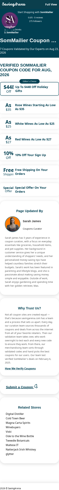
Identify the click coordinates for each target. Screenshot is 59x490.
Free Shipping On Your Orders (31, 172)
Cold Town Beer (15, 418)
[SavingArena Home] (14, 4)
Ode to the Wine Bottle (20, 436)
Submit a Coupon (20, 387)
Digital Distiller (15, 414)
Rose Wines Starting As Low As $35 (35, 107)
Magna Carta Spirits (18, 423)
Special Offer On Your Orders (30, 189)
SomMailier (46, 12)
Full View (51, 4)
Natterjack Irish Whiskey (21, 449)
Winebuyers (13, 427)
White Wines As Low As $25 (34, 124)
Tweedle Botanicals (18, 440)
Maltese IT (12, 445)
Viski (8, 431)
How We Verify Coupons (20, 368)
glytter (10, 454)
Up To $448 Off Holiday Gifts (31, 89)
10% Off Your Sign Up (30, 155)
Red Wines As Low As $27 (33, 139)
